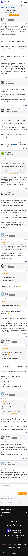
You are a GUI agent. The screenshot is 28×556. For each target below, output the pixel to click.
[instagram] (14, 525)
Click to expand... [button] (14, 173)
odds (11, 103)
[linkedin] (17, 525)
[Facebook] (10, 525)
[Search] (24, 2)
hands (6, 127)
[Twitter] (7, 525)
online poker (21, 58)
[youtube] (20, 525)
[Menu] (26, 2)
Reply (26, 77)
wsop (14, 144)
